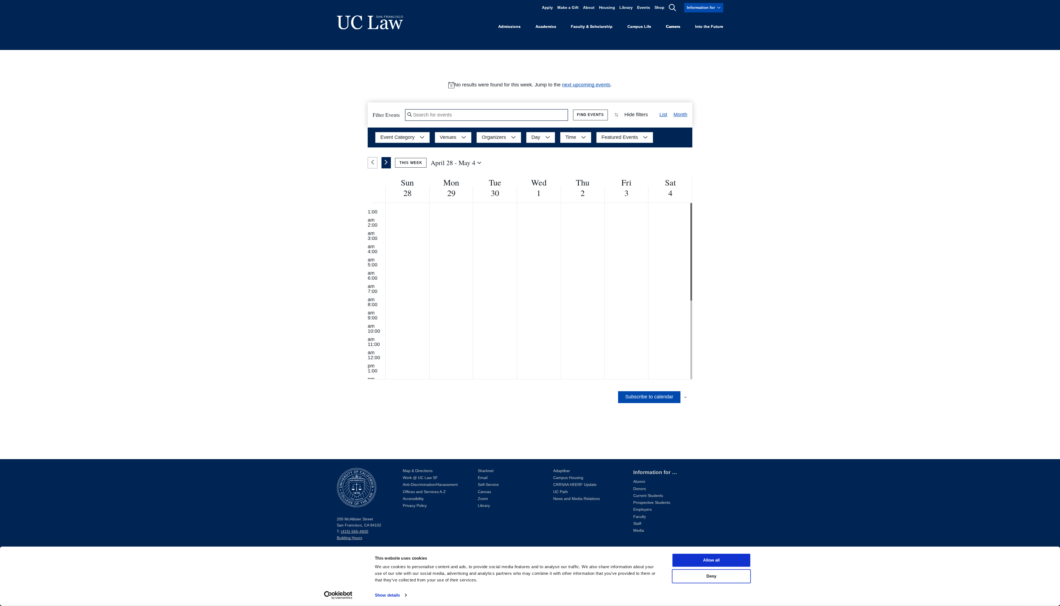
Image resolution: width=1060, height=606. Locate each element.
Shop (659, 8)
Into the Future (709, 27)
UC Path (560, 492)
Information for (701, 8)
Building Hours (349, 538)
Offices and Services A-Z (424, 492)
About (589, 8)
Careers (673, 27)
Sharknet (486, 471)
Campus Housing (568, 478)
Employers (642, 509)
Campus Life (639, 27)
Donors (639, 489)
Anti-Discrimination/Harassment (430, 485)
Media (638, 530)
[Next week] (386, 162)
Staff (637, 524)
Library (626, 8)
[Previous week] (372, 162)
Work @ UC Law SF (420, 478)
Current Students (648, 496)
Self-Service (488, 485)
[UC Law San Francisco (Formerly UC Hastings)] (370, 22)
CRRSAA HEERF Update (575, 485)
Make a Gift (568, 8)
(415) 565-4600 (354, 532)
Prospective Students (651, 503)
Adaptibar (561, 471)
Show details (387, 595)
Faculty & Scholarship (592, 27)
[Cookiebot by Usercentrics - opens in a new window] (338, 595)
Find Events (590, 115)
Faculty (639, 517)
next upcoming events (586, 85)
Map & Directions (418, 471)
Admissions (509, 27)
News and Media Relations (576, 499)
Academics (546, 27)
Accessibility (413, 499)
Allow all (711, 560)
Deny (711, 576)
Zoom (483, 499)
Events (643, 8)
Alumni (639, 482)
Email (482, 478)
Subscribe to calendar (649, 396)
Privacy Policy (415, 506)
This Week (410, 163)
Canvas (484, 492)
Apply (547, 8)
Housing (607, 8)
